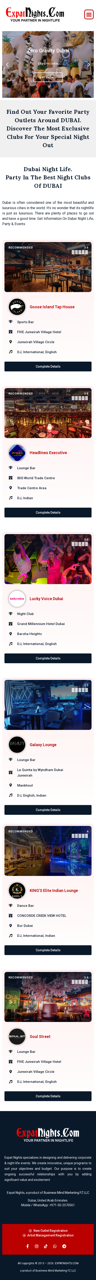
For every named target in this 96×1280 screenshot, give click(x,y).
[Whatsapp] (55, 1246)
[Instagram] (37, 1246)
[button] (89, 14)
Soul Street (40, 1036)
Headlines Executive (48, 452)
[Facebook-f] (27, 1246)
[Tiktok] (46, 1246)
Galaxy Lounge (43, 744)
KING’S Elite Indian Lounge (54, 890)
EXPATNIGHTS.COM (67, 1263)
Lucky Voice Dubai (46, 598)
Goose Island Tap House (52, 306)
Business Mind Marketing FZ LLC (66, 1192)
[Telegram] (64, 1246)
